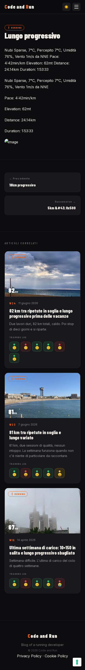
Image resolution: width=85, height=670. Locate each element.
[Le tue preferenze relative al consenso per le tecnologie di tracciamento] (77, 662)
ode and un (19, 7)
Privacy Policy (29, 656)
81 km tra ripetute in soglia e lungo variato (35, 434)
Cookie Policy (56, 656)
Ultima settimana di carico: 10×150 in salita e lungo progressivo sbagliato (42, 550)
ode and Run (42, 636)
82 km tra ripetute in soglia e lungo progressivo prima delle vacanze (40, 313)
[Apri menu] (76, 7)
